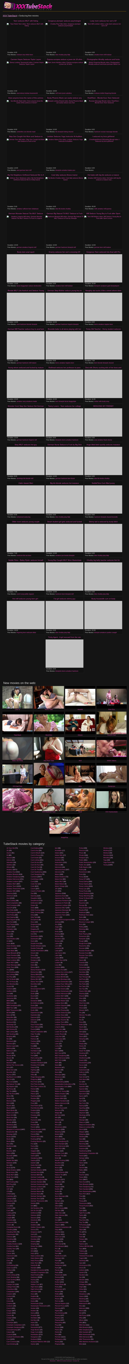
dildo (34, 632)
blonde (113, 93)
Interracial (58, 867)
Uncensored (83, 1265)
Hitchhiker (34, 1291)
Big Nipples (10, 1086)
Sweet (81, 1156)
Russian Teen (84, 955)
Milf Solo (58, 1115)
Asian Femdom (12, 955)
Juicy (56, 929)
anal (18, 93)
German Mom (35, 1194)
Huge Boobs (35, 1330)
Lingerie (58, 1027)
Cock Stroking (11, 1277)
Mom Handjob (60, 1144)
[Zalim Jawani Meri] (26, 499)
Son (80, 1082)
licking (65, 132)
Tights (81, 1215)
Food (32, 1103)
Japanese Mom (60, 912)
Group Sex (34, 1246)
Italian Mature (59, 884)
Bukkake (9, 1163)
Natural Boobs (60, 1172)
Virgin (81, 1287)
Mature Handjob (60, 1101)
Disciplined (34, 920)
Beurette (9, 1072)
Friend (33, 1134)
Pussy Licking (84, 886)
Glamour (34, 1215)
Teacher (82, 1175)
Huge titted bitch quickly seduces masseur (103, 445)
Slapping (82, 1034)
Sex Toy (82, 989)
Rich (80, 924)
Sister (81, 1024)
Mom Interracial (60, 1146)
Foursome (34, 1120)
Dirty (32, 915)
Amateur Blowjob (12, 874)
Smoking (82, 1053)
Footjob (33, 1110)
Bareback (10, 1041)
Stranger (82, 1120)
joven (64, 93)
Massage (58, 1075)
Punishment (83, 872)
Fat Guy (33, 1048)
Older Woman (59, 1215)
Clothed (9, 1270)
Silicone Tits (83, 1015)
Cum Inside (35, 858)
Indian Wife (59, 855)
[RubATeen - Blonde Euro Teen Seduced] (103, 114)
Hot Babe (34, 1318)
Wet (80, 1313)
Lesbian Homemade (62, 991)
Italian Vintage (60, 886)
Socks (81, 1067)
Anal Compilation (12, 903)
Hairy (32, 1253)
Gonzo (33, 1229)
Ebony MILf (34, 979)
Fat (32, 1046)
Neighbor (58, 1182)
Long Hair (58, 1036)
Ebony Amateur (36, 970)
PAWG (57, 1239)
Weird (81, 1311)
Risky (81, 931)
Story (81, 1117)
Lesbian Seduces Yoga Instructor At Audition (64, 136)
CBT (8, 1189)
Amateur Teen (11, 886)
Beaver (9, 1058)
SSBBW (82, 958)
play (65, 55)
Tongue (81, 1239)
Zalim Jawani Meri (26, 483)
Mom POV (58, 1148)
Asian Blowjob (11, 953)
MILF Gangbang (60, 1055)
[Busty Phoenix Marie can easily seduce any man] (64, 114)
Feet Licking (35, 1058)
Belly (8, 1067)
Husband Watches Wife (39, 1342)
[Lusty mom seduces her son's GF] (103, 37)
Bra (8, 1148)
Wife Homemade (85, 1334)
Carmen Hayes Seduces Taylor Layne (26, 59)
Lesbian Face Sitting (62, 984)
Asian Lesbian (11, 960)
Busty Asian (10, 1172)
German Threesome (37, 1201)
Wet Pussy (82, 1315)
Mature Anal (59, 1096)
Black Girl (10, 1115)
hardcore (97, 132)
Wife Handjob (83, 1332)
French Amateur (36, 1129)
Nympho (58, 1201)
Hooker (33, 1308)
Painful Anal (59, 1256)
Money (57, 1151)
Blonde (9, 1122)
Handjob (34, 1268)
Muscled (58, 1165)
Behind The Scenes (13, 1065)
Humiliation (35, 1334)
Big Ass (9, 1075)
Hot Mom (34, 1320)
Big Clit (9, 1079)
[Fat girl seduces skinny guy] (64, 615)
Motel (57, 1158)
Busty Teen (10, 1177)
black (105, 440)
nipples (106, 324)
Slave (81, 1036)
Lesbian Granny (60, 989)
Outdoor (57, 1234)
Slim (80, 1041)
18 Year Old (11, 848)
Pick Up (57, 1301)
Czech (33, 889)
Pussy (81, 877)
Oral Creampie (60, 1222)
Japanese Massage (61, 910)
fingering (108, 93)
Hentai (33, 1282)
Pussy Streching (84, 896)
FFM (32, 1022)
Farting (33, 1044)
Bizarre (9, 1106)
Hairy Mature (35, 1258)
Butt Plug (10, 1184)
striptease (35, 209)
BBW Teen (10, 1008)
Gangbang (34, 1158)
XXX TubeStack (10, 16)
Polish (57, 1332)
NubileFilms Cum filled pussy (103, 483)
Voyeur (81, 1296)
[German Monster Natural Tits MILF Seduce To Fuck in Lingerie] (26, 230)
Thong (81, 1201)
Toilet (81, 1237)
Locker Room (59, 1034)
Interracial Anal (60, 869)
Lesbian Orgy (59, 1008)
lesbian (108, 55)
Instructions (59, 862)
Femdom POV (35, 1065)
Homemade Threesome (39, 1306)
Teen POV (82, 1194)
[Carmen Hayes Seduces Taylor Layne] (26, 76)
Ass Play (9, 977)
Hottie (33, 1325)
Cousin (9, 1315)
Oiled (57, 1206)
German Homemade (38, 1184)
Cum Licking (35, 860)
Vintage (81, 1282)
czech (19, 594)
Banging (9, 1036)
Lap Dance (58, 953)
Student (81, 1141)
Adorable (10, 862)
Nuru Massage (60, 1196)
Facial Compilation (37, 1032)
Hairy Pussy (35, 1260)
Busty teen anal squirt (25, 252)
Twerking (82, 1260)
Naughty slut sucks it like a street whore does (103, 290)
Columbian (10, 1289)
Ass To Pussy (11, 982)
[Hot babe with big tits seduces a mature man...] (103, 191)
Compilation (11, 1291)
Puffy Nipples (83, 867)
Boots (8, 1139)
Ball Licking (10, 1032)
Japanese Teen (60, 915)
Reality (81, 910)
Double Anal (35, 943)
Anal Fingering (12, 912)
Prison (81, 853)
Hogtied (33, 1296)
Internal (57, 865)
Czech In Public (36, 891)
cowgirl (114, 632)
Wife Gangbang (84, 1330)
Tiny (80, 1218)
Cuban (9, 1332)
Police (57, 1330)
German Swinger (36, 1196)
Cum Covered (11, 1342)
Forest (33, 1117)
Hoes (32, 1294)
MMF (56, 1063)
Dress (33, 955)
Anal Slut (10, 922)
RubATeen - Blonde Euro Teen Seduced (103, 98)
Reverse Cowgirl (85, 922)
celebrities (20, 132)
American (10, 896)
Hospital (33, 1315)
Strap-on (82, 1122)
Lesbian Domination (62, 982)
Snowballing (83, 1063)
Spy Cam (82, 1103)
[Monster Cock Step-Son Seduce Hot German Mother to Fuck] (26, 422)
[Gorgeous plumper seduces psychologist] (64, 37)
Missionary (58, 1127)
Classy (9, 1258)
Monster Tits (59, 1156)
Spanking (82, 1091)
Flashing (34, 1096)
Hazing (33, 1280)
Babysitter (10, 1017)
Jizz (56, 924)
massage (109, 132)
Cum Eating (35, 848)
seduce (31, 286)
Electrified (34, 984)
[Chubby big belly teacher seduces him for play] (103, 576)
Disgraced (34, 924)
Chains (9, 1225)
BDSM (9, 1013)
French (33, 1127)
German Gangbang (37, 1179)
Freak (33, 1122)
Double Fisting (36, 948)
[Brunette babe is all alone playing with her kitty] (64, 345)
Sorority (81, 1084)
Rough (81, 941)
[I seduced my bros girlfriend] (103, 153)
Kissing (57, 934)
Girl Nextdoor (35, 1208)
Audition (9, 991)
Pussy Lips (83, 889)
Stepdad (82, 1110)
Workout (106, 853)
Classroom (10, 1256)
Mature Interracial (61, 1103)
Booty (8, 1141)
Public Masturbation (86, 862)
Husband (34, 1339)
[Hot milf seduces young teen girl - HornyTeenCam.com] (26, 615)
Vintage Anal (83, 1284)
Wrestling (106, 858)
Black (8, 1108)
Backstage (10, 1024)
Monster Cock (59, 1153)
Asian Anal (10, 948)
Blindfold (10, 1120)
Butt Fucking (11, 1182)
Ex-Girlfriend (35, 1003)
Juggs (57, 927)
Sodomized (83, 1070)
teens (96, 324)
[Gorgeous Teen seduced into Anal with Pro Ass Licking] (103, 268)
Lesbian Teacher (60, 1020)
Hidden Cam (35, 1284)
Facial (33, 1029)
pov (74, 170)
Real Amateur (83, 908)
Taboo (81, 1163)
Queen (81, 900)
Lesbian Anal (59, 970)
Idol (56, 848)
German (33, 1167)
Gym (32, 1249)
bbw (56, 55)
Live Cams (58, 1029)
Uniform (82, 1270)
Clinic (8, 1260)
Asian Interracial (12, 958)
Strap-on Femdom (85, 1125)
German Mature (36, 1191)
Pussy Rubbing (84, 893)
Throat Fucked (84, 1206)
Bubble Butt (10, 1160)
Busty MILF (10, 1175)
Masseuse (58, 1077)
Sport (81, 1101)
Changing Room (12, 1227)
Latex (57, 955)
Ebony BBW (35, 974)
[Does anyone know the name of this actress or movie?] (26, 114)
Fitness (33, 1094)
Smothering (83, 1058)
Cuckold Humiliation (13, 1337)
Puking (81, 869)
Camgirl (9, 1198)
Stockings (82, 1115)
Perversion (58, 1289)
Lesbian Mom (59, 1003)
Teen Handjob (84, 1189)
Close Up (10, 1268)
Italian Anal (58, 879)
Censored (10, 1222)
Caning (9, 1203)
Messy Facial (59, 1108)
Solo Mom (82, 1079)
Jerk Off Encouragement (63, 920)
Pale (56, 1260)
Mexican (58, 1110)
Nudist (57, 1191)
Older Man (58, 1213)
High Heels (34, 1287)
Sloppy (81, 1044)
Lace (56, 946)
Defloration (34, 903)
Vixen (81, 1291)
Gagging (34, 1153)
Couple (9, 1313)
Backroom (10, 1020)
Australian (10, 996)
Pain (56, 1253)
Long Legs (58, 1039)
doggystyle (24, 286)
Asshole (9, 989)
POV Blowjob (59, 1246)
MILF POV (58, 1060)
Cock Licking (11, 1275)
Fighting (33, 1070)
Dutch (33, 962)
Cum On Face (35, 865)
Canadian (10, 1201)
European (34, 1001)
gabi (108, 286)
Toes (80, 1234)
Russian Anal (83, 953)
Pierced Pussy (60, 1306)
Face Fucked (35, 1024)
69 (7, 855)
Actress (9, 860)
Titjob (81, 1229)
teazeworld (34, 93)
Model (57, 1134)
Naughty (58, 1179)
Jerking (57, 922)
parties (109, 632)
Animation (10, 929)
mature (108, 247)
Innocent (58, 858)
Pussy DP (82, 879)
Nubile (57, 1189)
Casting (9, 1213)
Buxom (9, 1187)
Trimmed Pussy (84, 1256)
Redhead (82, 912)
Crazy (9, 1320)
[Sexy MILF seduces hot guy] (26, 461)
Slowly (81, 1046)
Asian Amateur (12, 946)
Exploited (34, 1015)
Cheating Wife (11, 1232)
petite (26, 594)
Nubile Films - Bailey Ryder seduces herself (25, 560)
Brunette (9, 1156)
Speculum (82, 1094)
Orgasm (57, 1225)
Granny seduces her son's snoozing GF (64, 252)
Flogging (34, 1101)
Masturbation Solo (61, 1086)
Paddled (58, 1251)
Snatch (81, 1060)
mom (60, 93)
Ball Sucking (11, 1034)
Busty (8, 1167)
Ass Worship (11, 984)
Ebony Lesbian (36, 977)
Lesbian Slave (60, 1015)
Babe (8, 1015)
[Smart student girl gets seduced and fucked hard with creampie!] (64, 538)
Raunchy (82, 903)
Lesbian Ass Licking (62, 972)
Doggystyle (34, 931)
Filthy (32, 1075)
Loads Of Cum (60, 1032)
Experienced (35, 1013)
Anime (9, 931)
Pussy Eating (83, 881)
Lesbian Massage (61, 998)
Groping (33, 1244)
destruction (37, 286)
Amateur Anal (11, 872)
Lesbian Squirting (61, 1017)
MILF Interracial (60, 1058)
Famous (33, 1039)
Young (105, 865)
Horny (33, 1313)
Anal (8, 898)
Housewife (34, 1327)
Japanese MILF (60, 908)
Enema (33, 991)
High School (35, 1289)
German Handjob (37, 1182)
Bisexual (9, 1101)
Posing (57, 1342)
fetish (28, 55)
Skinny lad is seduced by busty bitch (103, 522)
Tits (80, 1232)
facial (18, 286)
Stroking (82, 1137)
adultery (69, 93)
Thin (80, 1198)
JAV (56, 889)
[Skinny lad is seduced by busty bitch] (103, 538)
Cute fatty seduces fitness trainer (64, 175)
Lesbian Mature (60, 1001)
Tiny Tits (82, 1222)
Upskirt (81, 1272)
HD (32, 1251)
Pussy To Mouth (84, 898)
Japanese (58, 893)
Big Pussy (10, 1089)
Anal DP (9, 908)
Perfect (57, 1282)
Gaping (33, 1160)
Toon (81, 1241)
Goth (32, 1234)
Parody (57, 1270)
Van (80, 1277)
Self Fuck (82, 979)
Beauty (9, 1055)
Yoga (105, 860)
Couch (9, 1308)
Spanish (82, 1089)
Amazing (10, 893)
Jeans (57, 917)
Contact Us (76, 1360)
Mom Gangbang (60, 1141)
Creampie (10, 1322)
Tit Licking (82, 1227)
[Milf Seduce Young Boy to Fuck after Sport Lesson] (103, 230)
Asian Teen (10, 967)
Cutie (32, 886)
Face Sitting (35, 1027)
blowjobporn (115, 286)
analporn (104, 286)
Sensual (82, 982)
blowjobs (58, 170)
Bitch (8, 1103)
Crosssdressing (12, 1330)
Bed (8, 1060)
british (102, 93)
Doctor (33, 927)
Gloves (33, 1222)
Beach (9, 1053)
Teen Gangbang (84, 1187)
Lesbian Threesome (62, 1024)
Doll (32, 934)
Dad (32, 893)
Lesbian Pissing (60, 1010)
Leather (57, 962)
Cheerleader (11, 1234)
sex (25, 132)
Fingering (34, 1079)
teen (31, 55)
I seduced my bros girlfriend (103, 136)
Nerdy (57, 1184)
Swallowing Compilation (87, 1153)
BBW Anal (10, 1003)
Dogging (34, 929)
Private (81, 855)
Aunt (8, 993)
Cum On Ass (35, 862)
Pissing (57, 1315)
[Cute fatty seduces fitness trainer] (64, 191)
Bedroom (10, 1063)
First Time (34, 1082)
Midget (57, 1113)
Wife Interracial (84, 1337)
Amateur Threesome (14, 889)
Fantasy (33, 1041)
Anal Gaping (11, 917)
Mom (56, 1137)
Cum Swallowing (36, 872)
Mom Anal (58, 1139)
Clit (8, 1263)
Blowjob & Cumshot (13, 1129)
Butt (8, 1179)
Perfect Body (59, 1284)
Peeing (57, 1277)
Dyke (32, 965)
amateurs (29, 401)
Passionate (59, 1275)
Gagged (33, 1151)
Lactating (58, 948)
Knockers (58, 939)
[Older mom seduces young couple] (26, 538)
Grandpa (34, 1239)
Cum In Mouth (35, 853)
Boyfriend (10, 1146)
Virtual (81, 1289)
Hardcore (34, 1277)
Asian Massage (12, 965)
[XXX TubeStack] (28, 5)
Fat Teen (34, 1053)
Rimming (82, 929)
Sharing (82, 993)
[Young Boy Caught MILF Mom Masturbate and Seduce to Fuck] (64, 576)
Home (33, 1301)
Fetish (33, 1067)
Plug (56, 1325)
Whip (81, 1318)
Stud (80, 1139)
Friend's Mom (35, 1137)
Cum (8, 1339)
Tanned (81, 1167)
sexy (24, 401)
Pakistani (58, 1258)
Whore (81, 1320)
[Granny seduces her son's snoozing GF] (64, 268)
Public (81, 860)
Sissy (81, 1022)
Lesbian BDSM (60, 977)
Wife (80, 1322)
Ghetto (33, 1203)
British (9, 1153)
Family (33, 1036)
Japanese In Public (61, 903)
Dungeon (34, 960)
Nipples (57, 1187)
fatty (68, 55)
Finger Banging (36, 1077)
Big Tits (9, 1091)
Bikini (8, 1096)
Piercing (58, 1308)
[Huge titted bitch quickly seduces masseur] (103, 461)
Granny (33, 1241)
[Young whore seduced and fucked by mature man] (26, 384)
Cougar (9, 1311)
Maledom (58, 1067)
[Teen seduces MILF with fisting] (26, 37)
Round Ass (83, 946)
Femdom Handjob (37, 1063)
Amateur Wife (11, 891)
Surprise (82, 1148)
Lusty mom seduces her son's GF (103, 21)
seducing (27, 517)
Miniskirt (58, 1120)
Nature (57, 1177)
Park (56, 1268)
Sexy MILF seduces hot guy (26, 445)
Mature (57, 1089)
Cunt (32, 881)
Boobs (9, 1137)
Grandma (34, 1237)
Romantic (82, 939)
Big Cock (10, 1082)
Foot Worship (35, 1108)
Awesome (10, 998)
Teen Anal (82, 1182)
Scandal (82, 962)
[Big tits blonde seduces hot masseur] (64, 499)
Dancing (34, 896)
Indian (57, 853)
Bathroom (10, 1051)
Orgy (56, 1229)
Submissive (83, 1146)
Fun (32, 1144)
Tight (81, 1210)
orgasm (31, 594)
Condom (9, 1294)
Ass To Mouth (11, 979)
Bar (8, 1039)
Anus (8, 934)
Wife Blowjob (83, 1327)
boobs (63, 209)
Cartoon (9, 1208)
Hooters (33, 1311)
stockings (20, 478)
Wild (80, 1344)
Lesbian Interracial (61, 993)
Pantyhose (58, 1265)
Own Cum (58, 1237)
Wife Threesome (84, 1339)
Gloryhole (34, 1220)
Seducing (82, 974)
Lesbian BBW (59, 974)
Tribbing (82, 1251)
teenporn (97, 286)
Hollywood (34, 1299)
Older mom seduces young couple (25, 522)
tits (56, 132)
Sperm (81, 1096)
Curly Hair (34, 884)
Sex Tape (82, 986)
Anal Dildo (10, 910)
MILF (56, 1051)
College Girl (11, 1284)
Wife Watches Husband (87, 1342)
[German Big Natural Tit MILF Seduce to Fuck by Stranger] (64, 230)
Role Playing (83, 934)
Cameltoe (10, 1196)
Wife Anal (82, 1325)
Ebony (33, 967)
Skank (81, 1027)
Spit (80, 1098)
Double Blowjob (36, 946)
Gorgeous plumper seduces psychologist (64, 21)
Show (81, 1008)
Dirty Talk (34, 917)
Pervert (57, 1291)
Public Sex (82, 865)
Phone (57, 1299)
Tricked (81, 1253)
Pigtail (57, 1311)
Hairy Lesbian (35, 1256)
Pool (56, 1334)
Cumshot (34, 877)
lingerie (31, 247)
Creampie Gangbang (14, 1327)
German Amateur (36, 1170)
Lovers (57, 1041)
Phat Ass (58, 1296)
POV (56, 1241)
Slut (80, 1048)
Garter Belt (34, 1165)
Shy (80, 1013)
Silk (80, 1017)
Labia (57, 943)
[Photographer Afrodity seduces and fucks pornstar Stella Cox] (103, 76)
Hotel (32, 1322)
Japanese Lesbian (61, 905)
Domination (35, 936)
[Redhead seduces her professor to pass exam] (64, 384)
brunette (115, 517)
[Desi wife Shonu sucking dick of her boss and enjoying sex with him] (103, 384)
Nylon (57, 1198)
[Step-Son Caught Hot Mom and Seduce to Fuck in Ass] (26, 153)
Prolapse (82, 858)
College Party (11, 1287)
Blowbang (10, 1125)
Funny (33, 1146)
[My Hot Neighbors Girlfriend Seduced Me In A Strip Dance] (26, 191)
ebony (22, 93)
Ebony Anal (35, 972)
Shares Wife (83, 991)
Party (56, 1272)
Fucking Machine (36, 1141)
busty (104, 401)
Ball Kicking (11, 1029)
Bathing (9, 1048)
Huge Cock (34, 1332)
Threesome (83, 1203)
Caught (9, 1218)
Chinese (9, 1237)
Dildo (32, 908)
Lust (56, 1048)
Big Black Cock (12, 1077)
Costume (10, 1306)
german (22, 170)
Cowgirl (9, 1318)
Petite (57, 1294)
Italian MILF (59, 881)
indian (96, 401)
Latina (57, 958)
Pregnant (58, 1344)
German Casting (36, 1177)
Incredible (58, 850)
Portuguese (59, 1339)
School (81, 965)
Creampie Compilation (14, 1325)
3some (9, 853)
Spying (81, 1106)
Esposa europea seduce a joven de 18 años (64, 59)
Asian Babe (10, 951)
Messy (57, 1106)
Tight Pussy (83, 1213)
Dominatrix (34, 939)
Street (81, 1129)
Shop (81, 1001)
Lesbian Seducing (61, 1013)
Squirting (82, 1108)
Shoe (81, 998)
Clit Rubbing (11, 1265)
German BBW (35, 1175)
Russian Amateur (85, 951)
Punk (81, 874)
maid (33, 132)
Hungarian (34, 1337)
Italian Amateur (60, 877)
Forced (33, 1113)
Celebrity (10, 1220)
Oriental (57, 1232)
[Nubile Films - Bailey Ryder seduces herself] (26, 576)
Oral (56, 1220)
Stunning (82, 1144)
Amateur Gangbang (13, 877)
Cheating (10, 1229)
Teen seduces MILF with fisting (25, 21)
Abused (9, 858)
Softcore (82, 1072)
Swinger (82, 1158)
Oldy (56, 1218)
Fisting (33, 1091)
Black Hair (10, 1117)
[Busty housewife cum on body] (103, 615)
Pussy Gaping (84, 884)
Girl (32, 1206)
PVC (56, 1249)
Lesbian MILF (59, 996)
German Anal (35, 1172)
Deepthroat (34, 900)
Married (57, 1070)
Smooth (81, 1055)
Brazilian (10, 1151)
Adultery (9, 865)
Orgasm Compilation (62, 1227)
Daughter (34, 898)
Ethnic (33, 998)
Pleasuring (58, 1322)
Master (57, 1079)
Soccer (81, 1065)
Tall (80, 1165)
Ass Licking (10, 974)
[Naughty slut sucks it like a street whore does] (103, 307)
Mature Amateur (60, 1094)
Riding (81, 927)
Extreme (33, 1020)
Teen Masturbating (85, 1191)
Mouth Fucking (60, 1160)
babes (70, 170)
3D (8, 850)
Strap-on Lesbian (85, 1127)
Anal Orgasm (11, 920)
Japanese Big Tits (61, 898)
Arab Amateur (11, 939)
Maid (56, 1065)
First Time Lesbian (37, 1086)
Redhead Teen (84, 915)
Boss (8, 1144)
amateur (97, 55)
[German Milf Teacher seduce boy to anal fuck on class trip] (26, 345)
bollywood (20, 517)
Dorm (33, 941)
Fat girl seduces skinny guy (64, 599)
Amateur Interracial (13, 879)
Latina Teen (59, 960)
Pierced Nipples (60, 1303)
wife (100, 401)
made (35, 401)
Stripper (82, 1132)
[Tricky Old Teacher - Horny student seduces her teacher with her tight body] (103, 345)
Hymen (33, 1344)
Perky (57, 1287)
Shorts (81, 1005)
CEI (8, 1191)
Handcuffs (34, 1265)
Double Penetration (37, 951)
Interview (58, 872)
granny (109, 209)
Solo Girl (82, 1077)
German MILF (35, 1189)
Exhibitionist (35, 1008)
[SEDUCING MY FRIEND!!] (103, 422)
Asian (8, 943)
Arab (8, 936)
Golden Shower (36, 1227)
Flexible (33, 1098)
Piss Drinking (59, 1313)
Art (7, 941)
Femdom (34, 1060)
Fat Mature (34, 1051)
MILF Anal (58, 1053)
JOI (56, 891)
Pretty (81, 848)
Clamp (9, 1251)
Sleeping (82, 1039)
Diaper (33, 905)
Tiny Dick (82, 1220)
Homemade (35, 1303)
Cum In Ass (34, 850)
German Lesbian (36, 1187)
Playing (57, 1320)
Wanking (82, 1299)
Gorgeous (34, 1232)
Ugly (80, 1263)
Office (57, 1203)
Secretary (82, 972)
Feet (32, 1055)
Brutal (9, 1158)
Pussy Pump (83, 891)
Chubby (9, 1241)
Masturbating (59, 1082)
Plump (57, 1327)
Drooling (34, 958)
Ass (8, 970)
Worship (106, 855)
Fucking (33, 1139)
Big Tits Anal (11, 1094)
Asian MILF (10, 962)
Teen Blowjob (83, 1184)
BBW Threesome (12, 1010)
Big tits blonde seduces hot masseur (64, 483)
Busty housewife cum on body (103, 599)
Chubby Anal (11, 1246)
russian (103, 132)
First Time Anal (36, 1084)
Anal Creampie (12, 905)
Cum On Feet (35, 867)
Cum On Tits (35, 869)
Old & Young (59, 1208)
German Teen (35, 1198)
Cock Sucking (11, 1280)
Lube (56, 1044)
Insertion (58, 860)
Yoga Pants (107, 862)
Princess (82, 850)
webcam (29, 632)
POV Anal (58, 1244)
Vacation (82, 1275)
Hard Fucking (35, 1275)
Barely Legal (11, 1046)
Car (8, 1206)
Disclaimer (53, 1360)
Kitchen (57, 936)
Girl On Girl (34, 1210)
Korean (57, 941)
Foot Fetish (34, 1106)
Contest (9, 1296)
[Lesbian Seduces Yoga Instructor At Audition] (64, 153)
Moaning (58, 1132)
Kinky (57, 931)
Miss (56, 1125)
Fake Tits (34, 1034)
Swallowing (83, 1151)
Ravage (82, 905)
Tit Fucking (83, 1225)
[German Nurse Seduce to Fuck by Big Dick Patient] (64, 461)
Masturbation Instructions (63, 1084)
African (9, 867)
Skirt (80, 1032)
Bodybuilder (11, 1132)
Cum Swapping (36, 874)
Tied (80, 1208)
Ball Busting (11, 1027)
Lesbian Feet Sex (61, 986)
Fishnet (33, 1089)
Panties (57, 1263)
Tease (81, 1177)
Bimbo (9, 1098)
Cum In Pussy (35, 855)
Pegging (58, 1280)
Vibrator (82, 1280)
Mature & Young (60, 1091)
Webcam (82, 1308)
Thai (80, 1196)
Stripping (82, 1134)
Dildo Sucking (35, 912)
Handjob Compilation (38, 1272)
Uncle (81, 1268)
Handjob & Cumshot (38, 1270)
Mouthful (58, 1163)
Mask (57, 1072)
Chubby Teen (11, 1249)
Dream (33, 953)
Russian (82, 948)
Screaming (83, 970)
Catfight (9, 1215)
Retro (81, 917)
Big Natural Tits (12, 1084)
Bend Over (10, 1070)
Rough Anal (83, 943)
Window (106, 848)
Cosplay (9, 1303)
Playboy (57, 1318)
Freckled (34, 1125)
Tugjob (81, 1258)
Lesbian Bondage (61, 979)
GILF (32, 1148)
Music (57, 1167)
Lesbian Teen (59, 1022)
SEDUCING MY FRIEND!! (103, 406)
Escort (33, 996)
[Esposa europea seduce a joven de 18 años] (64, 76)
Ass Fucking (11, 972)
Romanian (82, 936)
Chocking (10, 1239)
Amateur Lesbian (12, 881)
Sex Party (82, 984)
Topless (81, 1244)
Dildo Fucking (35, 910)
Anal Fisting (11, 915)
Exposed (34, 1017)
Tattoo (81, 1170)
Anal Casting (11, 900)
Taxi (80, 1172)
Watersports (83, 1303)
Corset (9, 1301)
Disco (33, 922)
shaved (70, 132)
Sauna (81, 960)
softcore (25, 209)
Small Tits (82, 1051)
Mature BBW (59, 1098)
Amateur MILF (11, 884)
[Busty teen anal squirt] (26, 268)
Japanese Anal (60, 896)
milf (105, 55)
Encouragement (36, 989)
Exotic (33, 1010)
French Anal (35, 1132)
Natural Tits (59, 1175)
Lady (56, 951)
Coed (8, 1282)
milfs (95, 209)
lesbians (19, 55)
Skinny (81, 1029)
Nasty (57, 1170)
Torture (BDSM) (84, 1246)
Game (33, 1156)
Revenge (82, 920)
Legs (56, 965)
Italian (57, 874)
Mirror (57, 1122)
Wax (80, 1306)
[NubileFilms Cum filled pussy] (103, 499)
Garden (33, 1163)
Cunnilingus (35, 879)
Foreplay (34, 1115)
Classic (9, 1253)
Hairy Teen (34, 1263)
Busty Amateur (11, 1170)
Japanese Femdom (61, 900)
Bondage (10, 1134)
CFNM (9, 1194)
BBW (8, 1001)
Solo (80, 1075)
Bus (8, 1165)
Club (8, 1272)
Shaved (81, 996)
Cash (8, 1210)
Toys (80, 1249)
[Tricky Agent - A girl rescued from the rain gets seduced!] (64, 653)
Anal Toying (11, 924)
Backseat (10, 1022)
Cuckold (9, 1334)
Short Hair (82, 1003)
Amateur (9, 869)
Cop (8, 1299)
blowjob (60, 132)
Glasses (33, 1218)
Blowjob (9, 1127)
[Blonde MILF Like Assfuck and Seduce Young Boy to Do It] (26, 307)
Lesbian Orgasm (60, 1005)
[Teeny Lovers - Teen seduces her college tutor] (64, 422)
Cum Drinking (11, 1344)
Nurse (57, 1194)
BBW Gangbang (12, 1005)
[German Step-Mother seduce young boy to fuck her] (64, 307)
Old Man (58, 1210)
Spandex (82, 1086)
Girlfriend (34, 1213)
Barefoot (9, 1044)
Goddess (34, 1225)
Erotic (33, 993)
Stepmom (82, 1113)
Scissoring (82, 967)
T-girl (81, 1160)
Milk (56, 1117)
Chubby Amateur (12, 1244)
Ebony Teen (35, 982)
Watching (82, 1301)
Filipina (33, 1072)
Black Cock (10, 1113)
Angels (9, 927)
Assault (9, 986)
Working (106, 850)
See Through (83, 977)
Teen (81, 1179)
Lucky (57, 1046)
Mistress (58, 1129)
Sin (80, 1020)
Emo (32, 986)
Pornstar (58, 1337)
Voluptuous (83, 1294)
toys (24, 55)
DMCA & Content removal (64, 1360)
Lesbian (57, 967)
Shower (81, 1010)
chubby (61, 55)
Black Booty (11, 1110)
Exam (33, 1005)
